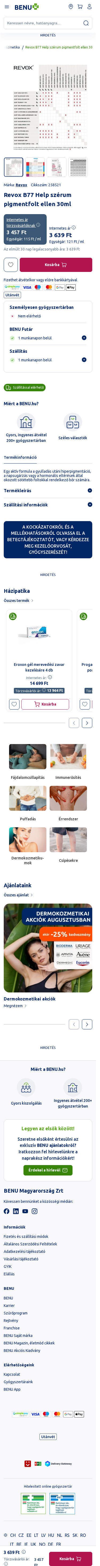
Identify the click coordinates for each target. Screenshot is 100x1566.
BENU (8, 1298)
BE (19, 1544)
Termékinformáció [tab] (20, 457)
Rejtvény (11, 1320)
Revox (21, 185)
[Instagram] (34, 1213)
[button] (14, 704)
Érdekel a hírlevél (44, 1170)
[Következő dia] (87, 1024)
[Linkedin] (16, 1213)
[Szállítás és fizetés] (20, 1414)
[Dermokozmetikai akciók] (48, 948)
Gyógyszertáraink (18, 1382)
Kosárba (52, 265)
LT (36, 1535)
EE (29, 1535)
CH (13, 1535)
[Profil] (89, 6)
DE (50, 1544)
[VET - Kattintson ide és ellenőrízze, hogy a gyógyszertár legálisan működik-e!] (62, 1504)
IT (12, 1544)
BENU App (12, 1389)
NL (59, 1535)
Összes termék (16, 600)
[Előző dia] (74, 1024)
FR (58, 1544)
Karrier (9, 1305)
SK (75, 1535)
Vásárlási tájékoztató (21, 1259)
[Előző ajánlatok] (74, 723)
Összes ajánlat (16, 895)
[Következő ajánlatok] (87, 723)
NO (42, 1544)
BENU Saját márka (18, 1335)
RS (67, 1535)
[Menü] (6, 6)
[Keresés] (86, 23)
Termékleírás (17, 490)
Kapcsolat (12, 1374)
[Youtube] (25, 1213)
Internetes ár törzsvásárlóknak (21, 223)
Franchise (12, 1328)
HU (51, 1535)
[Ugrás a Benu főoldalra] (27, 6)
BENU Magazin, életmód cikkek (29, 1343)
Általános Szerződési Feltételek (30, 1244)
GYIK (7, 1266)
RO (83, 1535)
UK (33, 1544)
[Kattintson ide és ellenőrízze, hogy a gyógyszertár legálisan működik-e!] (33, 1504)
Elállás (9, 1274)
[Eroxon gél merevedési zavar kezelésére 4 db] (39, 634)
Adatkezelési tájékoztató (24, 1251)
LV (43, 1535)
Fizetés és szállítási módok (26, 1236)
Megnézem (13, 1006)
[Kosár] (80, 6)
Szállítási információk (26, 504)
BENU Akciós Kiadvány (22, 1350)
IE (26, 1544)
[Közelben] (71, 6)
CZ (21, 1535)
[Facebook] (6, 1213)
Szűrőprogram (15, 1313)
